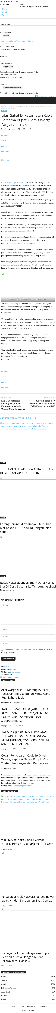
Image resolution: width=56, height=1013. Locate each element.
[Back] (26, 1)
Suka (8, 667)
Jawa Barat (5, 992)
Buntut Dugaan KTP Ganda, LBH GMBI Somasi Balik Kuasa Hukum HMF (42, 403)
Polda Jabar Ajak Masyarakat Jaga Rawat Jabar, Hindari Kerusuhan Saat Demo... (27, 898)
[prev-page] (0, 596)
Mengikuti (12, 669)
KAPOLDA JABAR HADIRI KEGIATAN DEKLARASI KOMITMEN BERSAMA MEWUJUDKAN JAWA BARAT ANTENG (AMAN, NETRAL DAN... (25, 738)
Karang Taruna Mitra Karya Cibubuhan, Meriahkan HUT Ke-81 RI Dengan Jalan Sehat (26, 528)
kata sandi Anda (6, 32)
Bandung (4, 976)
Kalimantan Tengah (8, 988)
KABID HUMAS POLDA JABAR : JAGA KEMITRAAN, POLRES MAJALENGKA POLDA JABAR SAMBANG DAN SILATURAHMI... (24, 715)
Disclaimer (12, 1006)
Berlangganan (15, 672)
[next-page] (2, 596)
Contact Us (43, 1006)
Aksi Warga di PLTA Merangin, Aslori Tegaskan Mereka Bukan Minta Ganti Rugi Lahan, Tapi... (26, 693)
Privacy (21, 1006)
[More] (28, 156)
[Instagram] (22, 1)
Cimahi (4, 1000)
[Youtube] (25, 1)
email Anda (4, 56)
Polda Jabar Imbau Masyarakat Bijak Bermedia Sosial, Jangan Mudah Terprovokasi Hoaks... (25, 957)
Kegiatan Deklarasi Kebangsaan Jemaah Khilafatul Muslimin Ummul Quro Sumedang (13, 404)
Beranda (4, 106)
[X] (23, 1)
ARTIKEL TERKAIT (10, 418)
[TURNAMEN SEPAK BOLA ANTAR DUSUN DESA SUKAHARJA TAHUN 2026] (28, 443)
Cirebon (4, 996)
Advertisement (32, 1006)
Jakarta (4, 980)
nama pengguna (6, 24)
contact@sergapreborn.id (22, 786)
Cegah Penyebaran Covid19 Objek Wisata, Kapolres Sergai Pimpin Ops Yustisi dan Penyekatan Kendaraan (25, 759)
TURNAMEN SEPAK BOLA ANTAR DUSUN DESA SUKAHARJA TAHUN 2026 (27, 471)
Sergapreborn (16, 182)
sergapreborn (11, 129)
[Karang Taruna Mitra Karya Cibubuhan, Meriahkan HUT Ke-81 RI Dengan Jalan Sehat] (28, 497)
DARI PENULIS (28, 418)
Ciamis (11, 106)
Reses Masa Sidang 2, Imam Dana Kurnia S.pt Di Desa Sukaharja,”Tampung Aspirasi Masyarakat (28, 586)
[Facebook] (20, 1)
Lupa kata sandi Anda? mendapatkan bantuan (17, 41)
